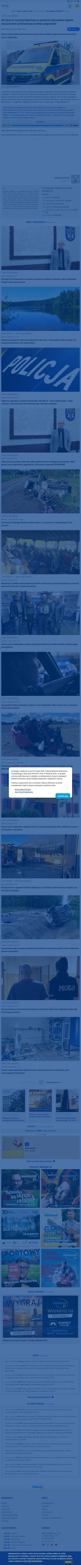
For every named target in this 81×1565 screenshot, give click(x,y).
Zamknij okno (63, 796)
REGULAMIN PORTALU (23, 790)
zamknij (68, 1562)
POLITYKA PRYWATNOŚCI (24, 792)
